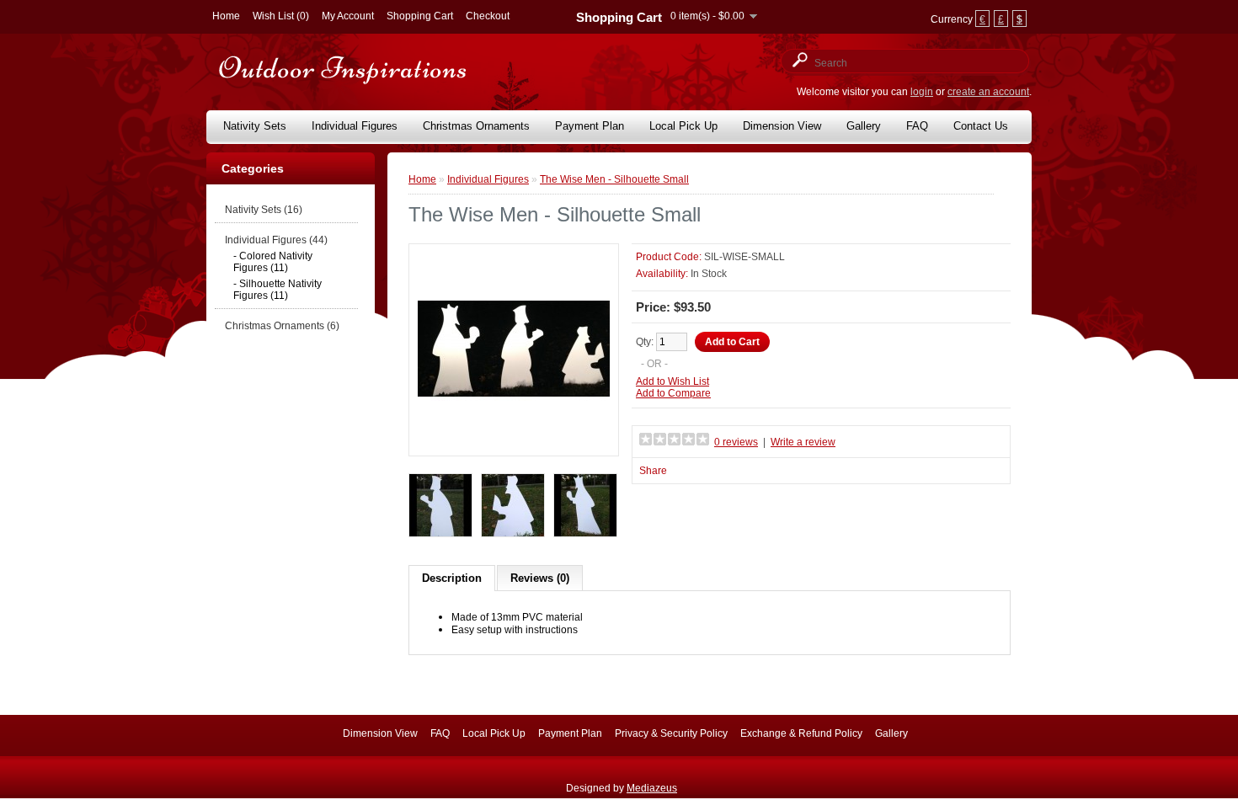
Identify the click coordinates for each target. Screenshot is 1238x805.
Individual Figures (355, 126)
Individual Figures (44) (276, 240)
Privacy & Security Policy (671, 733)
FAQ (917, 126)
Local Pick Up (683, 126)
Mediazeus (652, 788)
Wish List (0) (281, 16)
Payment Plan (589, 126)
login (921, 92)
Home (226, 16)
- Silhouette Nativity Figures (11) (277, 289)
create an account (988, 92)
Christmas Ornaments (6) (282, 326)
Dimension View (782, 126)
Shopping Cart (420, 16)
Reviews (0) (539, 578)
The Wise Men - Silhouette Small (614, 179)
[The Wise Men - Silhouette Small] (514, 441)
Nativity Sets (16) (263, 210)
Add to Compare (673, 393)
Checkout (488, 16)
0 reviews (736, 442)
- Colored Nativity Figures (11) (272, 262)
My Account (348, 16)
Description (452, 578)
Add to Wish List (672, 381)
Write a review (803, 442)
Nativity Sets (254, 126)
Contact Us (980, 126)
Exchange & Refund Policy (801, 733)
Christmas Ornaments (476, 126)
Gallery (863, 126)
